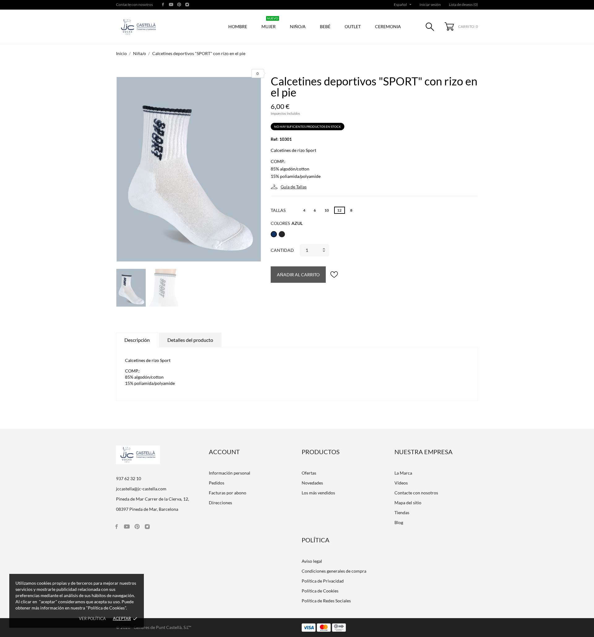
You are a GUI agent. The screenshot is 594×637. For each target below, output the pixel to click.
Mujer (269, 23)
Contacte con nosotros (134, 4)
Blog (398, 522)
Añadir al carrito (298, 274)
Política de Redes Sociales (326, 600)
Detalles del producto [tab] (190, 340)
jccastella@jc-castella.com (141, 488)
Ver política (92, 618)
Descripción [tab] (137, 340)
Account (224, 451)
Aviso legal (312, 561)
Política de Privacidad (323, 580)
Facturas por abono (227, 492)
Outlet (353, 26)
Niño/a (298, 26)
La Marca (403, 473)
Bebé (325, 26)
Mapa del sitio (407, 502)
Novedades (312, 482)
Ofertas (309, 473)
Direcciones (220, 502)
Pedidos (216, 482)
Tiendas (401, 512)
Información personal (229, 473)
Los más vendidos (318, 492)
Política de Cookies (320, 590)
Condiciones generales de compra (334, 571)
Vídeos (401, 482)
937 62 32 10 (128, 478)
